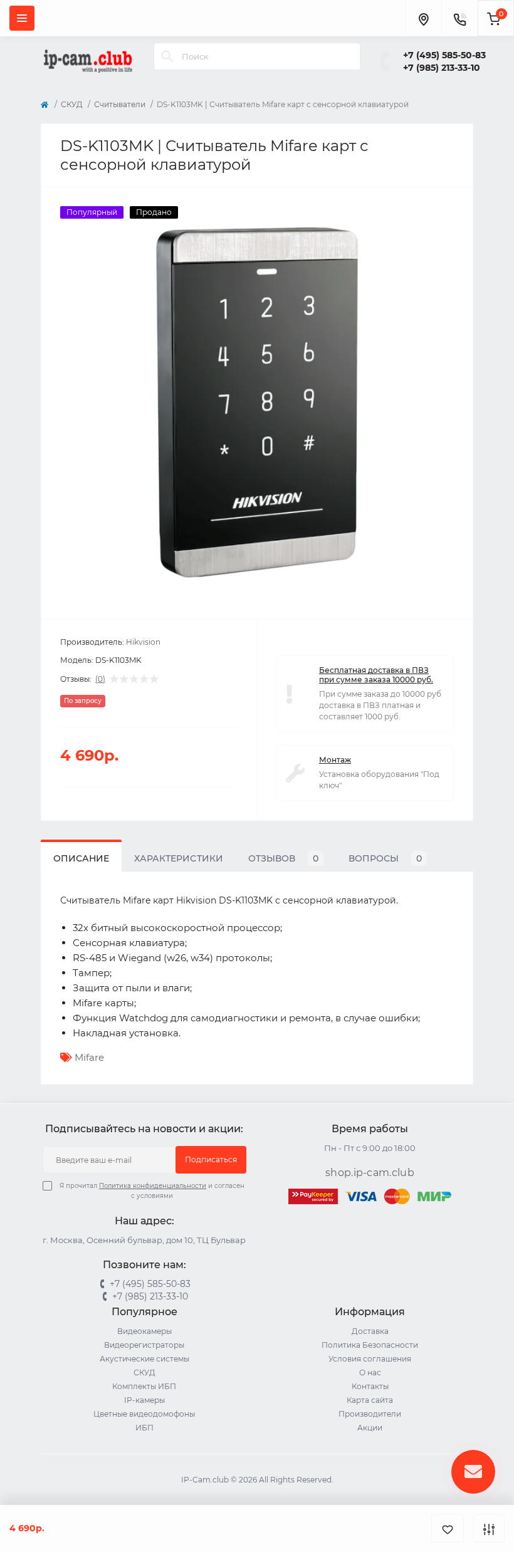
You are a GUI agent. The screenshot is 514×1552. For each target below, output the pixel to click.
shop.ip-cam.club (369, 1173)
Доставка (370, 1331)
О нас (370, 1372)
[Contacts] (459, 18)
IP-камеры (144, 1400)
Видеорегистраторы (144, 1345)
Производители (369, 1414)
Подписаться (211, 1159)
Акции (369, 1427)
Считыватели (119, 104)
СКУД (72, 104)
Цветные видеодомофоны (144, 1414)
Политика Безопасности (370, 1345)
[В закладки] (447, 1528)
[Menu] (21, 18)
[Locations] (423, 18)
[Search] (167, 56)
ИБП (144, 1427)
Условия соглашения (369, 1358)
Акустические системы (144, 1358)
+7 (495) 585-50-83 (444, 55)
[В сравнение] (489, 1528)
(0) (100, 679)
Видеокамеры (144, 1331)
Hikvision (143, 642)
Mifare (89, 1057)
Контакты (370, 1386)
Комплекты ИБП (144, 1386)
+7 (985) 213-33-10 (441, 67)
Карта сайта (370, 1400)
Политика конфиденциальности (152, 1186)
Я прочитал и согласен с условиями (152, 1191)
